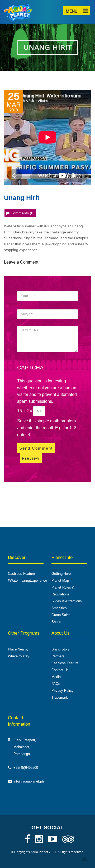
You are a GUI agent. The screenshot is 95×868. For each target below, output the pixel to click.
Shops (56, 622)
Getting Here (61, 574)
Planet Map (60, 580)
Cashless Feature (21, 574)
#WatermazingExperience (27, 580)
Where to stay (18, 656)
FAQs (55, 684)
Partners (57, 656)
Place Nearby (18, 649)
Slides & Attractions (66, 601)
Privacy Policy (62, 691)
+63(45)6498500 (25, 768)
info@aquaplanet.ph (28, 781)
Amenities (59, 608)
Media (56, 677)
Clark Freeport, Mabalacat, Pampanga (24, 747)
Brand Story (60, 649)
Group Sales (60, 615)
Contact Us (60, 670)
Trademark (59, 697)
